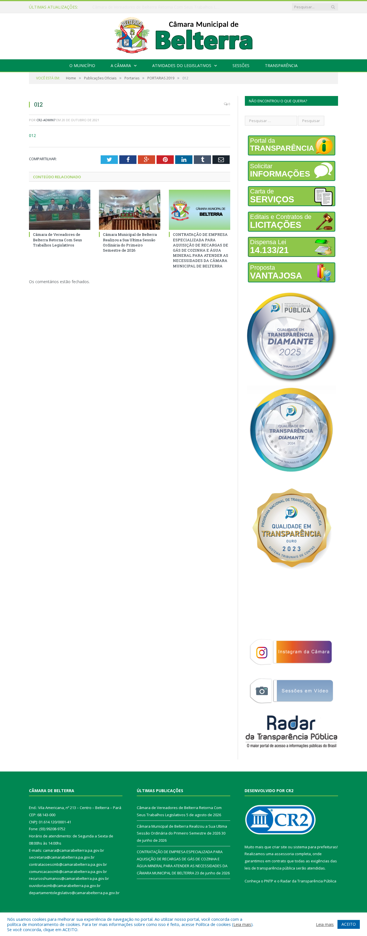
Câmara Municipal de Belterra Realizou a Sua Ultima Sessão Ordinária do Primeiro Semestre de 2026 (158, 7)
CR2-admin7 (45, 120)
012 (32, 135)
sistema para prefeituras (315, 846)
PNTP (268, 881)
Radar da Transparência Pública (308, 881)
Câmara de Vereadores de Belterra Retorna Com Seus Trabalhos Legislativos (57, 239)
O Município (82, 65)
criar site (279, 846)
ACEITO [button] (348, 924)
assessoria (284, 853)
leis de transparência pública (270, 868)
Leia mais (242, 924)
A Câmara (121, 65)
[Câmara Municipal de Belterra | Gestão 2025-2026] (183, 35)
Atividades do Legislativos (181, 65)
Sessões (241, 65)
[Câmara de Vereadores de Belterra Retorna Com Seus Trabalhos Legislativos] (59, 210)
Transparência (281, 65)
